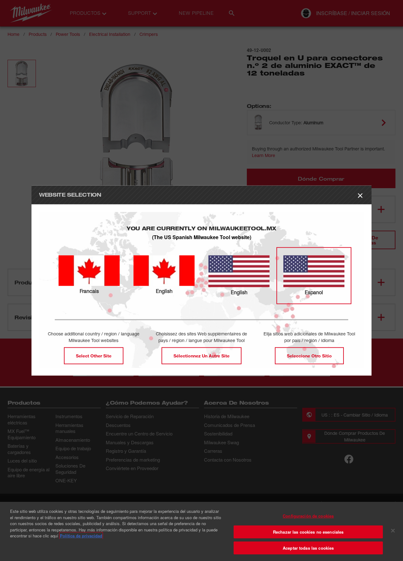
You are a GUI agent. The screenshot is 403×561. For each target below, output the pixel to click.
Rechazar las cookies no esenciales (308, 532)
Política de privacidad (81, 536)
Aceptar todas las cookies (308, 548)
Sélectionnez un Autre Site (201, 355)
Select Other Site (93, 355)
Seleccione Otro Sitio (309, 355)
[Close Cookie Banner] (393, 531)
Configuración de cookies (308, 516)
